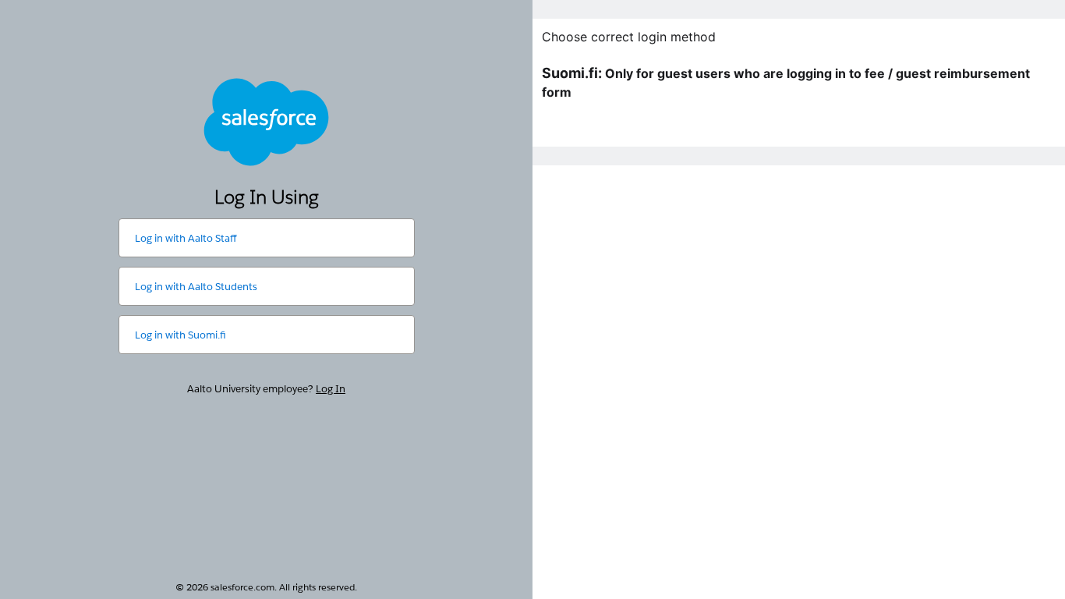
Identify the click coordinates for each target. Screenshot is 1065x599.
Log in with (185, 238)
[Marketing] (798, 299)
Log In (330, 388)
